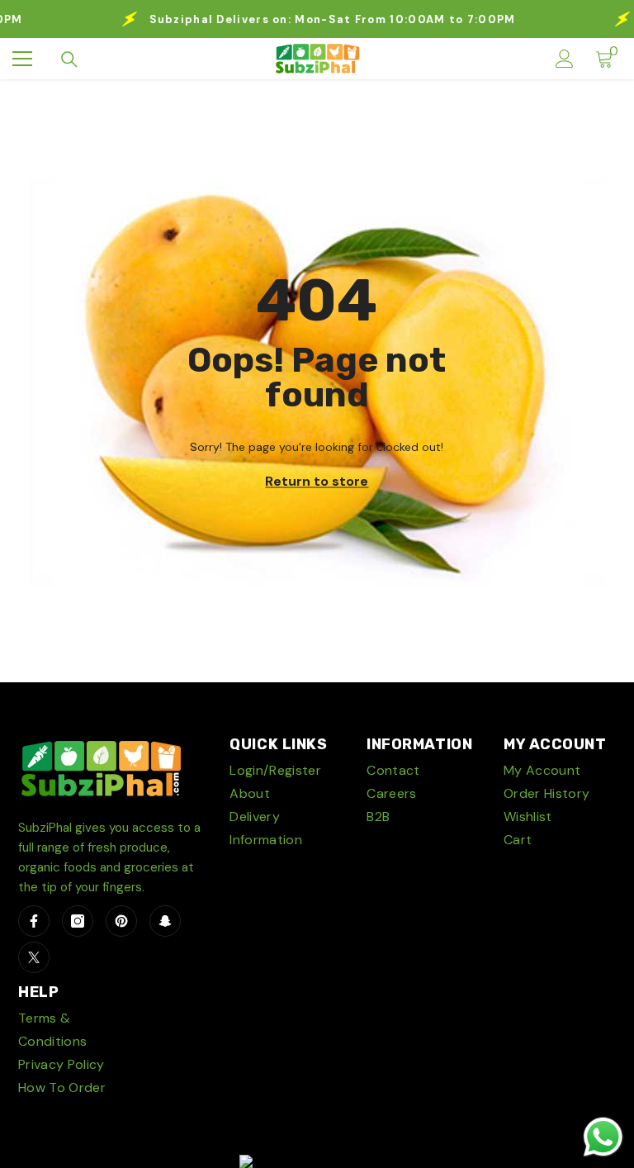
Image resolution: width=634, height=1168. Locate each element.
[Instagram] (77, 921)
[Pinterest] (121, 921)
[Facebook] (34, 921)
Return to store (316, 481)
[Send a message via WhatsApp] (603, 1137)
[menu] (22, 59)
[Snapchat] (165, 921)
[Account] (565, 59)
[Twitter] (34, 957)
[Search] (69, 59)
